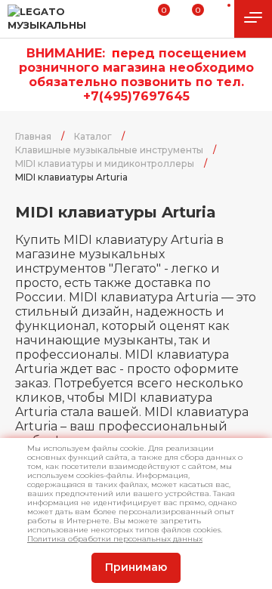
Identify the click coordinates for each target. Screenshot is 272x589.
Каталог (93, 136)
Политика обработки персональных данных (114, 539)
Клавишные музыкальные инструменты (109, 150)
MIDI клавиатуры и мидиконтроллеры (104, 163)
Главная (33, 136)
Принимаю (136, 567)
